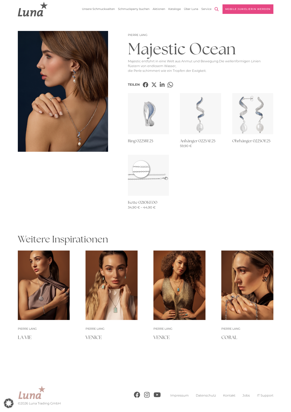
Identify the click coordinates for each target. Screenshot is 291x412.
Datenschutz (206, 395)
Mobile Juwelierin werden (248, 9)
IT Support (265, 395)
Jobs (246, 395)
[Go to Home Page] (33, 9)
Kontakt (229, 395)
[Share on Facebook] (145, 84)
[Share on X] (154, 84)
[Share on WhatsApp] (170, 84)
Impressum (179, 395)
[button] (8, 403)
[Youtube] (157, 397)
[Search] (217, 9)
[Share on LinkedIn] (162, 84)
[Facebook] (137, 397)
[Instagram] (147, 397)
